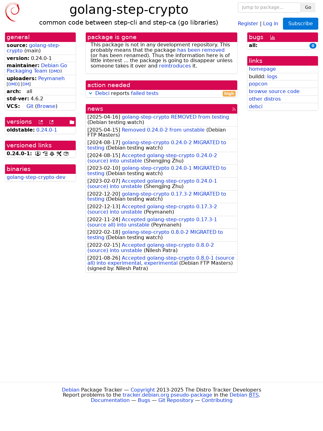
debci (255, 106)
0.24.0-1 (46, 130)
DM (25, 84)
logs (272, 77)
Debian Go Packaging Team (37, 68)
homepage (262, 69)
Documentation (110, 400)
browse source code (274, 91)
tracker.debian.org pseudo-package (167, 395)
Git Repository (175, 400)
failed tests (144, 93)
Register (248, 23)
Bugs (144, 400)
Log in (270, 23)
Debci (102, 93)
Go (308, 7)
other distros (265, 99)
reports (164, 93)
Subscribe (300, 24)
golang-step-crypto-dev (36, 177)
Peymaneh (51, 78)
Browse (46, 106)
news (95, 108)
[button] (90, 93)
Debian (70, 390)
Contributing (217, 400)
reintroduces (175, 66)
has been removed (201, 50)
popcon (258, 84)
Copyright (143, 390)
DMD (55, 71)
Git (29, 106)
